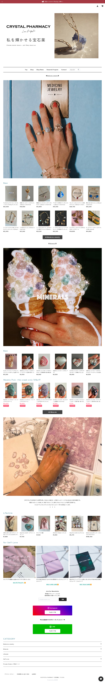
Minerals (5, 649)
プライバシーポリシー (9, 674)
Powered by (50, 680)
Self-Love (6, 659)
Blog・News (40, 69)
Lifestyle (5, 654)
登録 (63, 599)
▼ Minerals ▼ (52, 243)
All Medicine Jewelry (52, 237)
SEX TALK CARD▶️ (86, 584)
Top (26, 69)
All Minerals (52, 412)
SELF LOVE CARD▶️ (52, 584)
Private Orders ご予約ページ (11, 664)
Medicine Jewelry (52, 75)
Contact (64, 69)
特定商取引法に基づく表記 (23, 674)
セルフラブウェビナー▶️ (19, 582)
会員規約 (34, 674)
